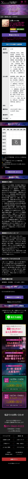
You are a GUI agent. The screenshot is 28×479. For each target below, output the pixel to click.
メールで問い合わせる (14, 431)
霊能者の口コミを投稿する (14, 297)
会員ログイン (14, 459)
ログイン (21, 3)
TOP (2, 17)
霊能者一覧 (8, 17)
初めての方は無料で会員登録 (14, 44)
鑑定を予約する (14, 35)
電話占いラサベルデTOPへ (14, 302)
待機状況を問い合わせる (14, 172)
